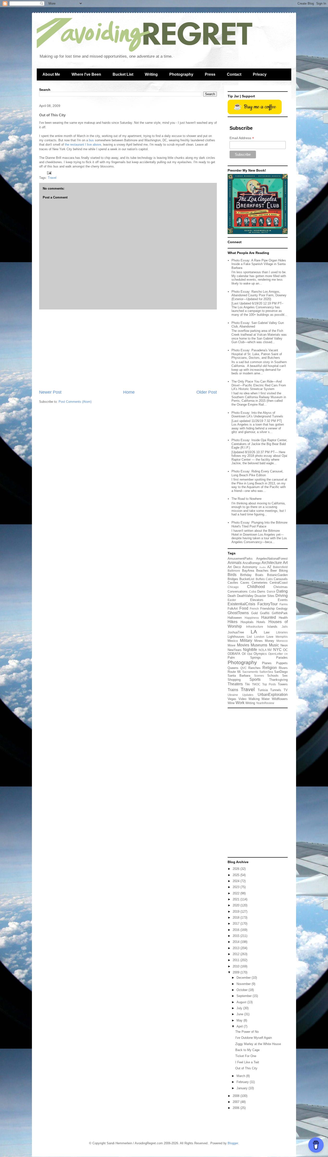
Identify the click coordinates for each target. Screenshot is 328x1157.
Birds (232, 575)
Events (283, 600)
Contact (234, 74)
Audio (262, 567)
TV (286, 690)
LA (254, 631)
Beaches (262, 570)
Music (274, 645)
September (245, 996)
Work (240, 703)
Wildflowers (280, 699)
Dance (271, 591)
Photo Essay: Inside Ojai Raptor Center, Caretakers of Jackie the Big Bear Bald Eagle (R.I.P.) (259, 443)
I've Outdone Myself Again (253, 1037)
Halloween (235, 617)
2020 (236, 905)
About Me (51, 74)
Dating (282, 591)
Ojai (249, 653)
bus (91, 140)
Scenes (259, 675)
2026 (236, 869)
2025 (236, 875)
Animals (235, 563)
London (259, 636)
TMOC (256, 684)
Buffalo (260, 579)
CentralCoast (279, 582)
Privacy (260, 74)
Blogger (233, 1143)
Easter (232, 599)
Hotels (260, 622)
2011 (236, 960)
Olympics (260, 654)
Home (129, 392)
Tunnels (275, 690)
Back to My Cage (247, 1050)
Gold (254, 613)
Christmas (280, 587)
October (243, 990)
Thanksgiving (278, 679)
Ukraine (233, 694)
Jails (285, 626)
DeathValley (245, 596)
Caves (244, 582)
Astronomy (249, 567)
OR (286, 654)
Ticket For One (245, 1056)
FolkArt (233, 608)
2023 (236, 887)
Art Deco (234, 567)
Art (285, 563)
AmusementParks (240, 558)
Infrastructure (254, 626)
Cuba (252, 591)
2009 (236, 972)
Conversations (238, 591)
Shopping (234, 679)
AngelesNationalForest (272, 558)
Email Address (242, 138)
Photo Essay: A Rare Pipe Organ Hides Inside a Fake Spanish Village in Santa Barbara (258, 264)
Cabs (269, 579)
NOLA (263, 649)
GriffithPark (280, 613)
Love (270, 636)
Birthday (246, 575)
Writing (151, 74)
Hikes (232, 622)
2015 (236, 936)
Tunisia (263, 690)
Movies (243, 645)
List (249, 636)
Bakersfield (280, 567)
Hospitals (247, 622)
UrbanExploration (273, 695)
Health (283, 617)
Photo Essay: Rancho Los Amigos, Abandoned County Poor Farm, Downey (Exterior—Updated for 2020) (258, 295)
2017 (236, 923)
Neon (284, 645)
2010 (236, 966)
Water (265, 699)
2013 (236, 948)
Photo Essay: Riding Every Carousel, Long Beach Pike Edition (257, 473)
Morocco (282, 640)
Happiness (252, 617)
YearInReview (265, 703)
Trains (233, 690)
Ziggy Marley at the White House (258, 1044)
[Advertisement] (128, 349)
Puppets (282, 663)
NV (269, 650)
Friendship (267, 608)
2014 (236, 942)
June (240, 1014)
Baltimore (234, 570)
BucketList (246, 579)
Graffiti (264, 613)
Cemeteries (259, 582)
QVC (243, 667)
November (244, 984)
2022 (236, 893)
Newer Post (50, 392)
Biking (283, 570)
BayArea (248, 570)
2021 (236, 899)
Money (269, 641)
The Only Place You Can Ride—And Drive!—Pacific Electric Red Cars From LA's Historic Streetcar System (258, 385)
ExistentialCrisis (241, 604)
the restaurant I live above (83, 144)
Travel (52, 177)
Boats (259, 575)
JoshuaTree (236, 632)
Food (243, 608)
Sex (285, 675)
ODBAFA (234, 654)
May (240, 1020)
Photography (181, 74)
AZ (269, 567)
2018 (236, 917)
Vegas (232, 699)
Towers (283, 684)
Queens (233, 668)
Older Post (206, 392)
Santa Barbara (239, 675)
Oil (244, 654)
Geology (282, 608)
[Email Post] (48, 172)
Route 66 (234, 672)
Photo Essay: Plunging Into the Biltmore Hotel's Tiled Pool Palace (259, 524)
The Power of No (247, 1031)
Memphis (282, 636)
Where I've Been (86, 74)
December (244, 977)
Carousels (281, 579)
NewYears (235, 650)
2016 (236, 930)
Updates (247, 694)
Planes (267, 663)
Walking (254, 699)
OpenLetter (275, 653)
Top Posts (269, 684)
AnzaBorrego (252, 563)
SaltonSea (266, 671)
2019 (236, 911)
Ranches (254, 668)
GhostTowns (238, 613)
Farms (283, 604)
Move (231, 645)
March (241, 1076)
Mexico (233, 641)
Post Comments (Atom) (75, 401)
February (243, 1082)
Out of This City (246, 1068)
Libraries (282, 632)
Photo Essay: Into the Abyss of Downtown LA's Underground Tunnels (257, 414)
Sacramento (250, 671)
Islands (272, 626)
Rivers (283, 668)
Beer (273, 570)
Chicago (233, 586)
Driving (281, 596)
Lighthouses (236, 636)
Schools (273, 675)
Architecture (271, 563)
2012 (236, 954)
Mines (258, 641)
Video (242, 699)
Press (210, 74)
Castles (233, 582)
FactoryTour (267, 604)
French (254, 608)
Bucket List (123, 74)
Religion (269, 668)
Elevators (256, 600)
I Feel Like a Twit (247, 1062)
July (240, 1008)
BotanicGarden (277, 575)
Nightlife (250, 650)
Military (246, 640)
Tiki (247, 684)
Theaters (235, 684)
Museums (259, 645)
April (240, 1026)
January (243, 1088)
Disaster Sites (264, 596)
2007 (236, 1102)
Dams (261, 591)
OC (285, 650)
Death (232, 596)
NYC (277, 650)
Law (266, 632)
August (242, 1002)
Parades (282, 657)
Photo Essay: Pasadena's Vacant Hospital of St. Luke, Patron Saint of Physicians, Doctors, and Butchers (256, 353)
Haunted (268, 617)
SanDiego (281, 672)
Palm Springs (244, 657)
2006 (236, 1108)
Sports (255, 679)
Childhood (256, 587)
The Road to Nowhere (246, 499)
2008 (236, 1096)
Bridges (233, 579)
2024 (236, 881)
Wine (231, 703)
